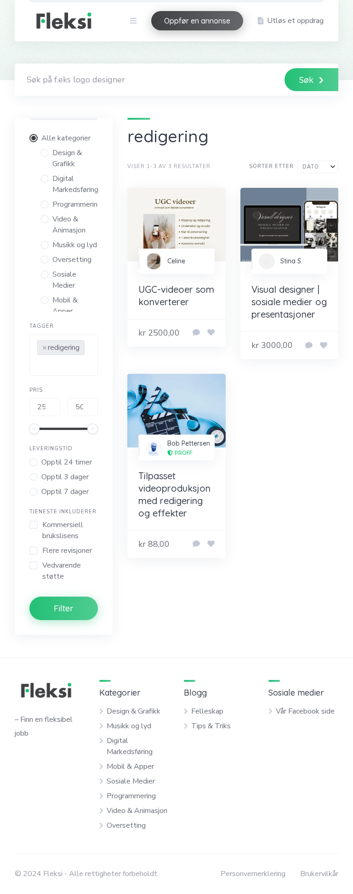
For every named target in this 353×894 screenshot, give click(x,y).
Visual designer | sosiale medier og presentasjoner (289, 302)
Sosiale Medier (131, 781)
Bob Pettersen (188, 443)
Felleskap (207, 711)
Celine (176, 261)
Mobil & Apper (130, 766)
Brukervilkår (319, 874)
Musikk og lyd (129, 726)
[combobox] (63, 355)
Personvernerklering (253, 874)
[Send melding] (196, 332)
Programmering (131, 796)
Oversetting (126, 825)
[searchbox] (40, 366)
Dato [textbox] (310, 166)
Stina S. (291, 261)
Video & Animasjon (137, 811)
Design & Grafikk (133, 711)
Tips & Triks (211, 726)
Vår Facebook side (305, 711)
